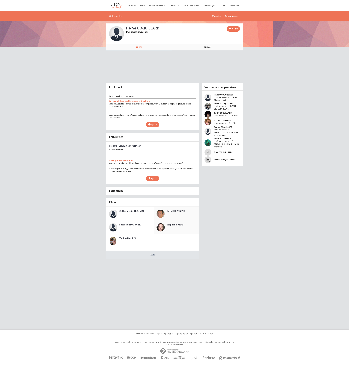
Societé (158, 342)
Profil (139, 47)
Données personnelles (171, 342)
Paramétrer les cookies (188, 342)
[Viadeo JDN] (193, 358)
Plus (153, 254)
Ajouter (235, 28)
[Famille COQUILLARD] (207, 159)
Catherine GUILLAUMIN (131, 211)
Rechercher (117, 16)
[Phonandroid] (229, 358)
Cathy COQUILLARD (223, 113)
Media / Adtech (157, 5)
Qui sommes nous (122, 342)
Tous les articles (218, 342)
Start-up (174, 5)
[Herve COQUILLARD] (116, 33)
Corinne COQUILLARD (223, 103)
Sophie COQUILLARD (223, 127)
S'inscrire (216, 16)
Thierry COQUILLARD (223, 94)
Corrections (229, 342)
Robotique (210, 5)
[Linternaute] (148, 358)
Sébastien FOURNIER (129, 224)
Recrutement (149, 342)
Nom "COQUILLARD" (223, 152)
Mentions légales (204, 342)
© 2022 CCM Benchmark (174, 345)
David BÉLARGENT (176, 211)
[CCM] (131, 358)
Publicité (140, 342)
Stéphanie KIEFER (175, 224)
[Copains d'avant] (179, 358)
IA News (132, 5)
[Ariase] (209, 357)
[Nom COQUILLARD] (207, 152)
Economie (235, 5)
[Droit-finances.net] (164, 358)
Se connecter (231, 16)
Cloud (222, 5)
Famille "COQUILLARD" (224, 159)
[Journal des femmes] (116, 358)
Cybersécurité (191, 5)
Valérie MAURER (127, 238)
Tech (142, 5)
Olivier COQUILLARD (223, 120)
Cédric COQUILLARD (223, 138)
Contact (133, 342)
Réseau (207, 47)
